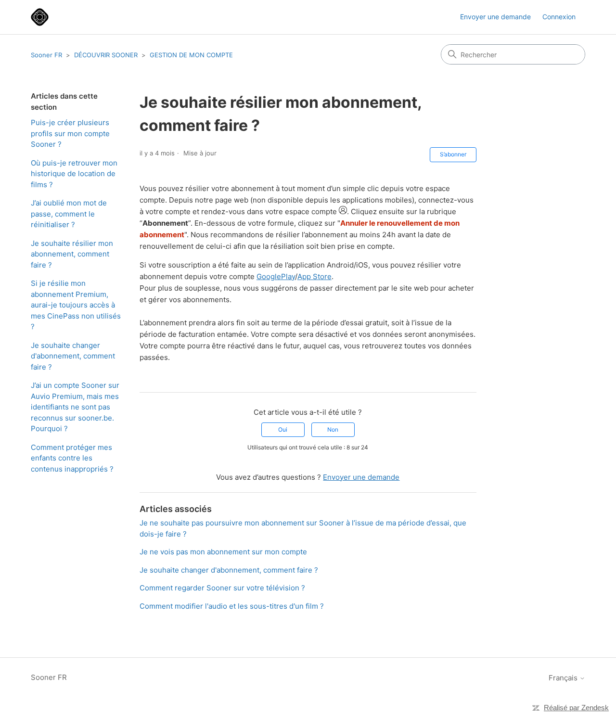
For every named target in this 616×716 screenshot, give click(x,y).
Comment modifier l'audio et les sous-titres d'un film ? (232, 606)
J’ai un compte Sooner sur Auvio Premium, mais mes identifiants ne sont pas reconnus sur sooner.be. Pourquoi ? (75, 407)
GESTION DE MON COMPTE (191, 55)
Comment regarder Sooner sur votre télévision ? (222, 587)
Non (332, 429)
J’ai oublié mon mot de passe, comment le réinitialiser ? (69, 213)
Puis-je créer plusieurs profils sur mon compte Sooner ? (70, 133)
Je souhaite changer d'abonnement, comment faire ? (73, 356)
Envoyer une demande (495, 17)
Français (564, 678)
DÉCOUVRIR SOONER (106, 55)
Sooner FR (46, 55)
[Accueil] (40, 17)
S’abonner (453, 154)
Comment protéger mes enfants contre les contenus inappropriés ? (72, 458)
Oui (282, 429)
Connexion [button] (559, 17)
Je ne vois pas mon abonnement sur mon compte (223, 551)
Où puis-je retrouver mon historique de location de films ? (74, 173)
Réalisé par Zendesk (576, 707)
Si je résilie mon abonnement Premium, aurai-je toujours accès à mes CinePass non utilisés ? (76, 305)
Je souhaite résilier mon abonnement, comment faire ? (72, 254)
